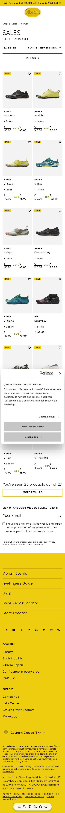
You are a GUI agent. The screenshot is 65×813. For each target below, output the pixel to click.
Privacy (7, 794)
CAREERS (9, 678)
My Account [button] (12, 716)
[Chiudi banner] (60, 373)
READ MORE (8, 771)
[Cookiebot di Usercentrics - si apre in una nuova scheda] (40, 373)
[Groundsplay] (47, 226)
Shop (5, 24)
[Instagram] (6, 629)
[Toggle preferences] (46, 807)
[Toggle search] (24, 807)
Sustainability (13, 658)
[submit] (59, 516)
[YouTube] (13, 629)
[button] (24, 732)
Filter (12, 47)
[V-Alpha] (47, 89)
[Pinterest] (43, 629)
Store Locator (15, 613)
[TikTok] (28, 629)
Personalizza (31, 437)
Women (24, 24)
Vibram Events (15, 573)
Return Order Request (19, 710)
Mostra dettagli (46, 416)
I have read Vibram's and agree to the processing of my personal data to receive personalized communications (34, 527)
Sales (14, 24)
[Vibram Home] (32, 12)
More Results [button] (32, 492)
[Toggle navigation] (19, 807)
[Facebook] (21, 629)
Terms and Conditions (27, 794)
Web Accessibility (12, 796)
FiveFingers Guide (18, 583)
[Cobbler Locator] (35, 807)
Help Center (11, 703)
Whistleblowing (34, 796)
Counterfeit (50, 794)
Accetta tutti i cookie (32, 426)
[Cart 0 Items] (40, 807)
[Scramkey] (47, 295)
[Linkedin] (36, 629)
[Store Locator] (30, 807)
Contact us (11, 697)
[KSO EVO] (17, 89)
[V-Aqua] (17, 158)
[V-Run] (47, 158)
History (8, 652)
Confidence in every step (21, 671)
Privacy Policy (40, 523)
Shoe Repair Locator (20, 603)
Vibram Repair (13, 665)
